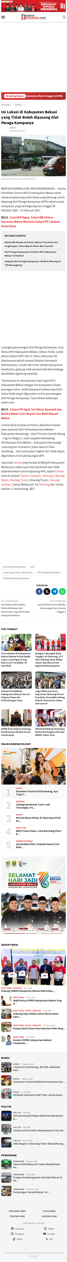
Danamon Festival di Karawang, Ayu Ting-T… (37, 793)
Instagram (19, 1234)
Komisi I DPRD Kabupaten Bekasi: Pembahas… (32, 1042)
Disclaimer (49, 1211)
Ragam (19, 815)
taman (17, 462)
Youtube (51, 1234)
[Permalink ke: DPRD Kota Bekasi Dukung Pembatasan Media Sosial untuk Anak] (16, 717)
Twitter (51, 1228)
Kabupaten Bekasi (24, 841)
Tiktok (19, 1239)
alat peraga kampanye (14, 566)
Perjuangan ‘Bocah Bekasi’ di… (31, 1192)
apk (32, 566)
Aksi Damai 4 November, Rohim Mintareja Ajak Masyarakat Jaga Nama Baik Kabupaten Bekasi (15, 608)
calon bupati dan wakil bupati (18, 572)
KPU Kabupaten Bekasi (48, 572)
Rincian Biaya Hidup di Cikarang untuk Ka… (38, 819)
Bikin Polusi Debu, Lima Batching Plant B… (38, 832)
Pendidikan (18, 1161)
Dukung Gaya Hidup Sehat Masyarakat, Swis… (36, 1015)
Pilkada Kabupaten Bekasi (16, 578)
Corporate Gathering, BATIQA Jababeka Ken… (36, 1069)
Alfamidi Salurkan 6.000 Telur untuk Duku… (38, 1095)
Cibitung (47, 476)
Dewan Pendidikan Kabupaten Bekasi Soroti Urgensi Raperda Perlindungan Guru (15, 696)
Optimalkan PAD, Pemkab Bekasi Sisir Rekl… (38, 846)
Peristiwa (21, 828)
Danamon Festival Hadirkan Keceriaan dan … (39, 1081)
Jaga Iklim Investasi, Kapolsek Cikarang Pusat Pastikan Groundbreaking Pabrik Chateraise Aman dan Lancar (50, 697)
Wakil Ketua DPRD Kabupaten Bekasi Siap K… (37, 1002)
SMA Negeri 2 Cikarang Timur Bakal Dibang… (39, 1143)
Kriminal (20, 801)
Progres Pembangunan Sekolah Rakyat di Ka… (37, 1179)
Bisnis (19, 788)
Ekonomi (17, 988)
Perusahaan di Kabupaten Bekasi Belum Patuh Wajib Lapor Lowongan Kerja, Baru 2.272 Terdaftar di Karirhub (16, 659)
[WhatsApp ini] (62, 591)
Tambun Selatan (30, 476)
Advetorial (6, 988)
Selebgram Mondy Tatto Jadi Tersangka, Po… (33, 806)
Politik (17, 1112)
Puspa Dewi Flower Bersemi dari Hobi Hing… (39, 1028)
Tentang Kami (17, 1216)
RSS (51, 1239)
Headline (36, 1010)
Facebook (19, 1228)
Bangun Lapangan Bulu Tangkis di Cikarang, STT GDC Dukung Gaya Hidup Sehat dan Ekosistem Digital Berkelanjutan (49, 659)
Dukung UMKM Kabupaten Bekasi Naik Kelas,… (28, 990)
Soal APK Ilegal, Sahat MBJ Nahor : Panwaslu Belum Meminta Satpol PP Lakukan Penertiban (30, 222)
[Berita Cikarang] (33, 16)
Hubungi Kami (49, 1216)
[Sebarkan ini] (39, 591)
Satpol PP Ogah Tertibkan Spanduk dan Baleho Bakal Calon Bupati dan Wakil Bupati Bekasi (31, 414)
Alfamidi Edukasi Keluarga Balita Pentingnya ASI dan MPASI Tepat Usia (50, 732)
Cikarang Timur (18, 480)
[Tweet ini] (46, 591)
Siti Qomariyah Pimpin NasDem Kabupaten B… (38, 1117)
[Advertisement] (33, 57)
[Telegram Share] (54, 591)
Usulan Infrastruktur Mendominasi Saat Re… (39, 1130)
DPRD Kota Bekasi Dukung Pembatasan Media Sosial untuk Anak (16, 732)
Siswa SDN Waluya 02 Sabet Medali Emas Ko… (36, 1166)
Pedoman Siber (17, 1211)
